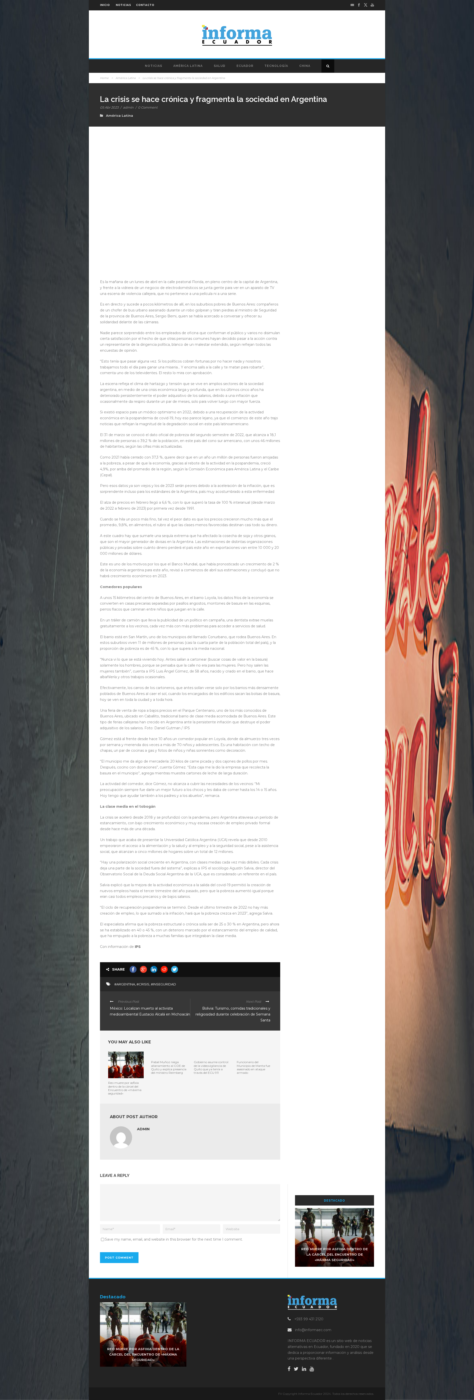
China (304, 66)
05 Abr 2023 (109, 107)
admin (128, 107)
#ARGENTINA (124, 984)
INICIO (105, 5)
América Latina (188, 66)
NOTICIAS (123, 5)
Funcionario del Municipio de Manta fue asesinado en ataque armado (253, 1067)
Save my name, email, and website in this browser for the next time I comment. (174, 1239)
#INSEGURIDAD (163, 984)
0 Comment (148, 107)
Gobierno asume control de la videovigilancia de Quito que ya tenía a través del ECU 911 (211, 1067)
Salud (219, 66)
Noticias (153, 66)
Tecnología (276, 66)
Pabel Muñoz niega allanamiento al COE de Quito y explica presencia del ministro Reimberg (168, 1067)
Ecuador (245, 66)
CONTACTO (145, 5)
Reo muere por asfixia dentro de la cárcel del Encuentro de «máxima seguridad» (124, 1088)
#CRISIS (143, 984)
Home (104, 78)
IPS (138, 946)
